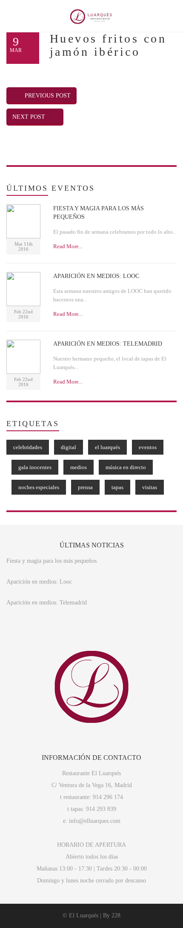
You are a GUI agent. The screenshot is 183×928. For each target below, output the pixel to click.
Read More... (68, 246)
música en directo (126, 467)
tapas (117, 487)
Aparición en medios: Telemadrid (46, 602)
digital (68, 447)
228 (116, 915)
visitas (149, 487)
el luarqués (107, 447)
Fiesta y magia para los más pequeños (51, 561)
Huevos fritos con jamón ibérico (108, 45)
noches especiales (38, 487)
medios (78, 467)
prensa (85, 487)
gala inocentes (34, 467)
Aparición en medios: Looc (39, 582)
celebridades (27, 447)
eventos (148, 447)
